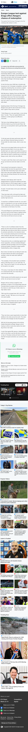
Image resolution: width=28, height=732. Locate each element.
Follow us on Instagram (8, 713)
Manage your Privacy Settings (9, 723)
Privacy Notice (17, 717)
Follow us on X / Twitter (9, 705)
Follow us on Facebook (8, 707)
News (2, 10)
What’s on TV (4, 701)
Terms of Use (10, 717)
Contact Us (3, 718)
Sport (7, 10)
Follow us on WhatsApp (9, 710)
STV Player (4, 699)
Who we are (3, 717)
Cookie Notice (10, 718)
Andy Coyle (4, 51)
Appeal (16, 701)
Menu (4, 2)
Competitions (18, 699)
